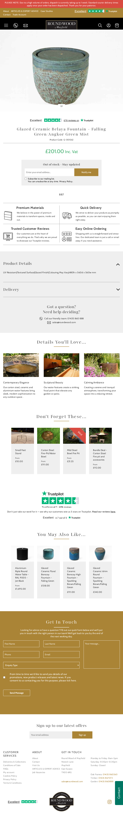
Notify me (86, 172)
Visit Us (36, 765)
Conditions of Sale (11, 765)
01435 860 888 (16, 25)
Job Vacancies (38, 772)
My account (8, 772)
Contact (7, 14)
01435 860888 (106, 781)
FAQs (5, 768)
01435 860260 (110, 774)
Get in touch (26, 25)
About (6, 11)
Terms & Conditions (12, 783)
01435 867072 (105, 778)
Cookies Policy (10, 775)
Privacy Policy (66, 181)
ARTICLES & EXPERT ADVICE (25, 11)
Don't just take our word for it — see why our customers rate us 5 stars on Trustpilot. (61, 511)
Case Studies (47, 11)
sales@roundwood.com (64, 322)
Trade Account (19, 14)
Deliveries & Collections (14, 761)
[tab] (61, 263)
